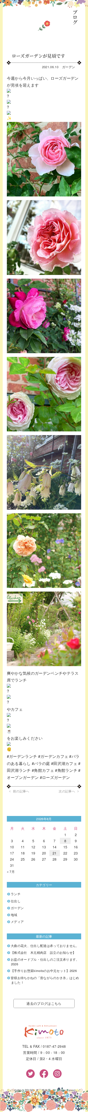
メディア (17, 921)
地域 (14, 914)
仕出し (16, 901)
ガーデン (68, 67)
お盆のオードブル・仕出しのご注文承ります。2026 (45, 961)
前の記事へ (21, 791)
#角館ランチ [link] (66, 770)
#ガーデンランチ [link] (22, 756)
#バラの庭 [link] (41, 763)
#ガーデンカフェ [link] (53, 756)
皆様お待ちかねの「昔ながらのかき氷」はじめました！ (45, 980)
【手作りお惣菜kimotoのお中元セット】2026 (44, 970)
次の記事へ (67, 791)
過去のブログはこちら (43, 1003)
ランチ (16, 894)
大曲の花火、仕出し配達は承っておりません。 (45, 945)
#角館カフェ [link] (43, 770)
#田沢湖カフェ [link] (64, 763)
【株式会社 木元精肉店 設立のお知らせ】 (43, 952)
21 (55, 853)
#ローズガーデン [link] (55, 777)
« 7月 (11, 871)
